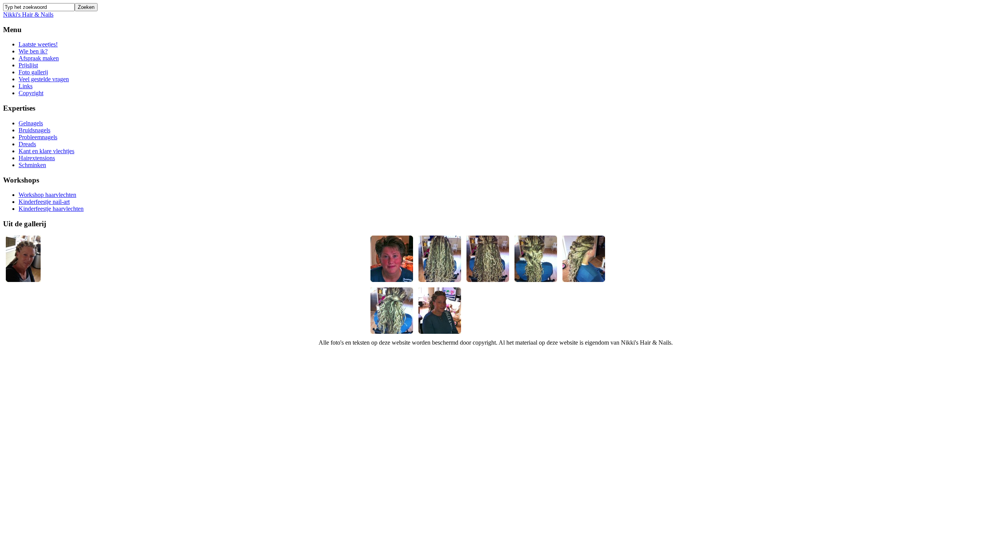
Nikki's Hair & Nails (28, 14)
